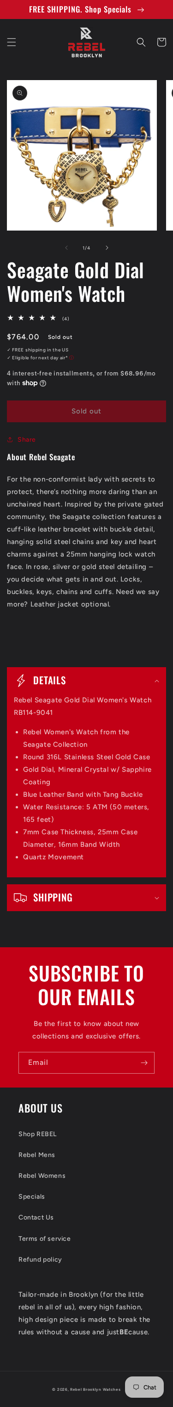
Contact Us (36, 1217)
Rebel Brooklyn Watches (95, 1389)
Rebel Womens (42, 1176)
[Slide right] (107, 248)
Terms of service (44, 1239)
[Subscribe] (144, 1063)
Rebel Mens (36, 1155)
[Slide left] (66, 248)
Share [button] (27, 440)
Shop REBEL (37, 1134)
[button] (11, 42)
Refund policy (40, 1259)
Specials (31, 1197)
